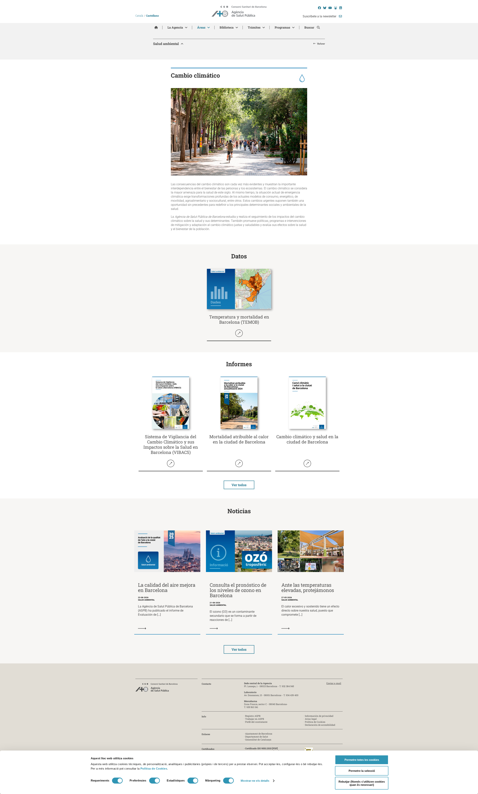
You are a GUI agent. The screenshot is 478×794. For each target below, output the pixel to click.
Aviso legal (311, 718)
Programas (282, 27)
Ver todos (239, 485)
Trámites (254, 27)
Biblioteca (227, 27)
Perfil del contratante (256, 721)
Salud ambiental (166, 43)
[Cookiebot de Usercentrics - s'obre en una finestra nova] (106, 787)
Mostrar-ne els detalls (255, 780)
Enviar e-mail (333, 683)
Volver (321, 43)
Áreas (201, 27)
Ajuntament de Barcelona (258, 733)
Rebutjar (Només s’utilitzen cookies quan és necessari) (362, 783)
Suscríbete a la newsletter (320, 16)
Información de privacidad (319, 715)
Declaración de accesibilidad (320, 724)
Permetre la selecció (362, 770)
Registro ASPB (252, 715)
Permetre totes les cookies (361, 759)
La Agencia (175, 27)
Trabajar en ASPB (254, 718)
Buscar (309, 27)
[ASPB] (156, 688)
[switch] (154, 781)
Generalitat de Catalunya (258, 739)
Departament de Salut (256, 736)
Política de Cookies (153, 768)
